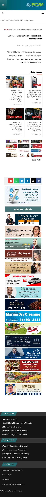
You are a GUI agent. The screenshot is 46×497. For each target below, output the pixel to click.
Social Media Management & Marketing (17, 423)
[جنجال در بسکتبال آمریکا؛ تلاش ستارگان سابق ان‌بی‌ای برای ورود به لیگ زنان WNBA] (15, 114)
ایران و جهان (28, 45)
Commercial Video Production (14, 450)
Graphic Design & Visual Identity (15, 431)
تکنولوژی (37, 85)
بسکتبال (18, 117)
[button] (38, 180)
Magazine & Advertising (12, 427)
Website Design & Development (15, 434)
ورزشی (11, 117)
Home (6, 29)
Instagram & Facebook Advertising (16, 454)
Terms (19, 491)
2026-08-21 (35, 102)
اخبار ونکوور (17, 85)
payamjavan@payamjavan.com (13, 484)
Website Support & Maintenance (15, 446)
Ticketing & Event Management (15, 457)
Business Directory (10, 419)
